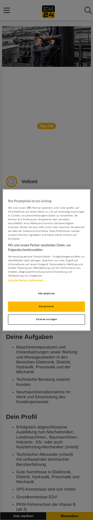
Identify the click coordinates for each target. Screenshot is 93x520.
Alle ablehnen (46, 293)
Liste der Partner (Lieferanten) (25, 280)
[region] (46, 260)
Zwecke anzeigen (46, 319)
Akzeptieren (46, 306)
